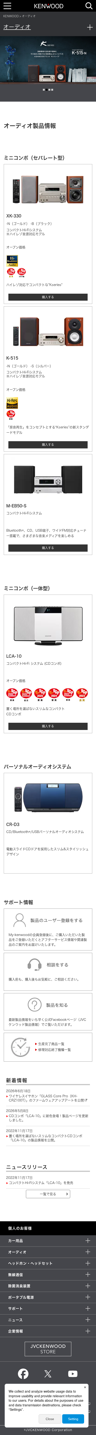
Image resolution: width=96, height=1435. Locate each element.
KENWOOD (11, 16)
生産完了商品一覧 (51, 1044)
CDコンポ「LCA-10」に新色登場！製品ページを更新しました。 (48, 1118)
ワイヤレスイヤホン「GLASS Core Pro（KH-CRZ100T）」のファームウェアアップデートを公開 (46, 1098)
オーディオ (17, 27)
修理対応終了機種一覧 (54, 1049)
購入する (48, 297)
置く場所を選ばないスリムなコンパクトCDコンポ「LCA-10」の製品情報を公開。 (45, 1138)
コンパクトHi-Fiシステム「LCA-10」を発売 (41, 1182)
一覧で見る (48, 1194)
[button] (44, 90)
